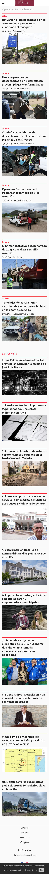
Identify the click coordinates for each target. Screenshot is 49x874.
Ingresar (25, 842)
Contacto (24, 828)
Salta (4, 16)
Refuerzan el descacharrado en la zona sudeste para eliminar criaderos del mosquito (23, 23)
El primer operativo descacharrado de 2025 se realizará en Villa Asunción (24, 250)
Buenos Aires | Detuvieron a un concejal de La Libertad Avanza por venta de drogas (23, 698)
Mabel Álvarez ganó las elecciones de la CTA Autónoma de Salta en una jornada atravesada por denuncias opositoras (23, 647)
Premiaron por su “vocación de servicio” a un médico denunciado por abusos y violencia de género (24, 500)
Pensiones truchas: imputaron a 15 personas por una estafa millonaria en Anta (24, 409)
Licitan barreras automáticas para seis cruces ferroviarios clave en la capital (23, 786)
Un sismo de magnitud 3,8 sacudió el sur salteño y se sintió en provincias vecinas (23, 740)
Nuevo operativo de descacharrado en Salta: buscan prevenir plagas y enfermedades (22, 81)
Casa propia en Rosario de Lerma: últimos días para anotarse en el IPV (24, 554)
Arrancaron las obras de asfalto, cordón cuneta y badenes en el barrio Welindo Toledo (24, 455)
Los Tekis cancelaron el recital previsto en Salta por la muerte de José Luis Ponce (24, 364)
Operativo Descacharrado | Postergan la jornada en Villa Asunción (20, 193)
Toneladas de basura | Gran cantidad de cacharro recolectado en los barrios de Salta (24, 306)
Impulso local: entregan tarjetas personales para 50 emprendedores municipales (24, 599)
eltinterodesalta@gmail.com (24, 855)
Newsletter (24, 837)
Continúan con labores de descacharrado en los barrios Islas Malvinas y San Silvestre (24, 136)
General (5, 73)
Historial (24, 832)
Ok (41, 870)
